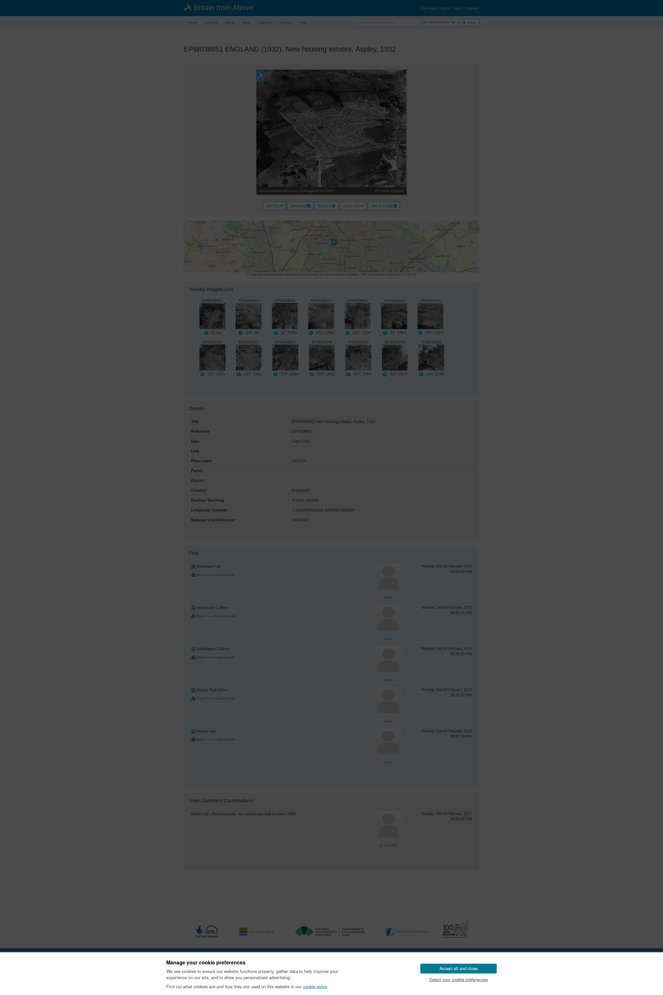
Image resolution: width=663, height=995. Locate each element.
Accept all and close (458, 968)
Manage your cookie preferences (206, 962)
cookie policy (315, 986)
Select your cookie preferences (458, 979)
